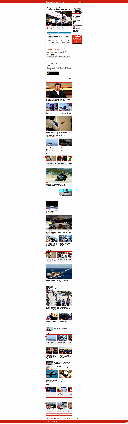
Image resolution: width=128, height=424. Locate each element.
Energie (56, 2)
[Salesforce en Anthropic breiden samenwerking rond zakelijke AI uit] (77, 8)
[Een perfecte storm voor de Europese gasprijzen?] (62, 402)
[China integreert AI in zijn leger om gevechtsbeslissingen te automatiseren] (74, 27)
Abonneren (81, 2)
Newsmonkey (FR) (53, 421)
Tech (54, 2)
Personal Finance (59, 2)
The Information (60, 50)
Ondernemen (49, 2)
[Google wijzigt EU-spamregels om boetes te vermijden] (65, 370)
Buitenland (47, 97)
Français (81, 418)
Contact (81, 421)
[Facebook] (76, 418)
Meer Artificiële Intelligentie (78, 33)
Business (60, 110)
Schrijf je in (77, 43)
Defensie (60, 145)
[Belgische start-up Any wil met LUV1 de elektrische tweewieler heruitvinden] (59, 168)
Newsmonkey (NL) (48, 421)
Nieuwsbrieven (53, 418)
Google (60, 377)
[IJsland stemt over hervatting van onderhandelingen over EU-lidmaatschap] (65, 347)
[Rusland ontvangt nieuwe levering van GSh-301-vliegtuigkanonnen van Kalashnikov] (49, 361)
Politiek (52, 2)
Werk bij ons (58, 418)
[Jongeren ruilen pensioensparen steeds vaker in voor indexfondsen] (49, 286)
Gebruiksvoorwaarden (63, 418)
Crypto (63, 2)
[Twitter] (77, 418)
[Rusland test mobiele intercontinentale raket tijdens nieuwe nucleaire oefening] (65, 313)
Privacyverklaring (68, 418)
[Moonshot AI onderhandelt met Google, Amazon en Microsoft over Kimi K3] (74, 22)
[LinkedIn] (78, 418)
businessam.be (52, 26)
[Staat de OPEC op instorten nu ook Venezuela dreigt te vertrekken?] (65, 235)
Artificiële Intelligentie (48, 25)
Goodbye (56, 421)
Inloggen (50, 418)
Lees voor (58, 32)
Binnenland (47, 290)
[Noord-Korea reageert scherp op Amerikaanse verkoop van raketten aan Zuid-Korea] (59, 83)
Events (56, 418)
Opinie (69, 407)
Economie (47, 2)
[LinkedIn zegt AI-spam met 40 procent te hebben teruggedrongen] (74, 30)
